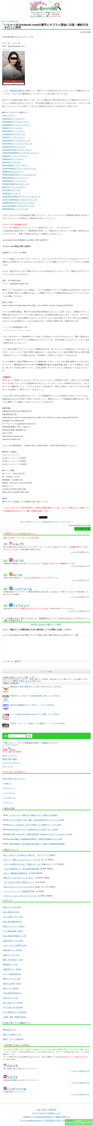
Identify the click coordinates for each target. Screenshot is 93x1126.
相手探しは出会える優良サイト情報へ (46, 624)
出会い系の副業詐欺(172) (12, 922)
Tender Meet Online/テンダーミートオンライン (21, 196)
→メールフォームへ (10, 745)
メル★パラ (7, 783)
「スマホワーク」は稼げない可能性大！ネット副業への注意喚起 (32, 815)
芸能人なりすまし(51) (11, 955)
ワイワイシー (8, 802)
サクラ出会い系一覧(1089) (13, 1007)
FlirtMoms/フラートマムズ (12, 159)
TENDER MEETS (17, 91)
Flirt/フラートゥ (8, 115)
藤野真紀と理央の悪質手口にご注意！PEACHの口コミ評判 (34, 687)
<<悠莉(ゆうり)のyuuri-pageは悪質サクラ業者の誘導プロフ (46, 1117)
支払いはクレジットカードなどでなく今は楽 (21, 887)
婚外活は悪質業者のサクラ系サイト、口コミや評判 (31, 705)
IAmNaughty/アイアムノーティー (15, 122)
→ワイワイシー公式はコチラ (78, 611)
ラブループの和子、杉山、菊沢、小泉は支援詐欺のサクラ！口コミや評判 (36, 820)
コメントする (78, 1124)
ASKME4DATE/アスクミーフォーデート (18, 203)
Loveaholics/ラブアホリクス (13, 134)
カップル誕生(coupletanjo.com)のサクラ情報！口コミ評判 (33, 714)
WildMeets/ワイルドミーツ (13, 172)
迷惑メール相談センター (12, 1034)
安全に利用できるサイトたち (14, 779)
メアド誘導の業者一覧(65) (13, 931)
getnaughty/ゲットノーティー (14, 181)
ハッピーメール (9, 793)
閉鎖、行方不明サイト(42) (13, 960)
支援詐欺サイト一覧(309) (12, 950)
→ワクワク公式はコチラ (80, 566)
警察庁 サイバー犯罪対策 (13, 1039)
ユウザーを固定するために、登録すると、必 (21, 864)
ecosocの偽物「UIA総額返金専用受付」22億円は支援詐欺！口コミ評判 (35, 839)
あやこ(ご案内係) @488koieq (15, 873)
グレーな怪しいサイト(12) (13, 917)
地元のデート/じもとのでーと (14, 187)
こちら (17, 677)
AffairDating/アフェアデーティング (16, 140)
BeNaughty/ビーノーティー (13, 131)
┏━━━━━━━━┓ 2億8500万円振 (18, 891)
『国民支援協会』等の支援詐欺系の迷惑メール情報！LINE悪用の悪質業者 (36, 844)
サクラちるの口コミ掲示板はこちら (46, 1113)
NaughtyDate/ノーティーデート (15, 165)
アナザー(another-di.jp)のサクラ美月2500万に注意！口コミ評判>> (46, 1120)
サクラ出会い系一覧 (11, 21)
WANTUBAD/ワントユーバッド (15, 178)
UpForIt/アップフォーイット (13, 137)
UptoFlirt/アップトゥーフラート (15, 156)
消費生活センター (9, 399)
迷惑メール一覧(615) (11, 988)
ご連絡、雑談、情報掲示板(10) (14, 1017)
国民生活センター (9, 1030)
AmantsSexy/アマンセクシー (14, 147)
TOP (2, 21)
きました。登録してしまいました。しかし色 (21, 860)
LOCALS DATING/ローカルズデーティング (19, 200)
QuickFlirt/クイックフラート (13, 119)
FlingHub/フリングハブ (11, 193)
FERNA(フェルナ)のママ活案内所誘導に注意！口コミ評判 (34, 696)
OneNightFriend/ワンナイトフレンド (17, 150)
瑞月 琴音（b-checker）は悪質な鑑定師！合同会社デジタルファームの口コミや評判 (40, 834)
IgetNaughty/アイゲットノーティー (16, 125)
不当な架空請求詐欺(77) (12, 993)
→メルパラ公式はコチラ (80, 552)
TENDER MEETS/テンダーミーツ (16, 184)
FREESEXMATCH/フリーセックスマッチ (19, 175)
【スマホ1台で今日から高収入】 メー (18, 882)
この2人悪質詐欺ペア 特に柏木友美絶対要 (21, 869)
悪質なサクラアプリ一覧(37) (13, 926)
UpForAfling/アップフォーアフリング (17, 144)
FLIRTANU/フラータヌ (11, 190)
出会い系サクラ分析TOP (47, 1110)
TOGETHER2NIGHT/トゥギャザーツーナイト (21, 153)
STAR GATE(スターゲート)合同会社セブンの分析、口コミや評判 (33, 829)
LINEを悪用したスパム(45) (13, 941)
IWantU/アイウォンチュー (12, 128)
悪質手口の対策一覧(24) (12, 984)
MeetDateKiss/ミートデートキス (15, 209)
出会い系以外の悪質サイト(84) (14, 936)
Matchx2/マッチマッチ (11, 162)
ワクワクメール (9, 788)
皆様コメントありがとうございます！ (18, 878)
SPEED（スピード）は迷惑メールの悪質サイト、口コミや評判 (36, 723)
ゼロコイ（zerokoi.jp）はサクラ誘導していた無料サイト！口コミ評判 (34, 825)
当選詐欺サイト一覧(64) (12, 969)
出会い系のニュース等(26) (13, 1003)
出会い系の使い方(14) (11, 912)
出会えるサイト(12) (10, 998)
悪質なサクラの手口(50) (12, 907)
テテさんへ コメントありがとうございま (20, 896)
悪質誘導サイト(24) (10, 964)
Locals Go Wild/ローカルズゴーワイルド (18, 206)
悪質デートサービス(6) (11, 979)
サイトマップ (7, 766)
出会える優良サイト (38, 16)
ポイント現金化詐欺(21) (12, 974)
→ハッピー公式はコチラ (80, 597)
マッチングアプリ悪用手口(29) (14, 945)
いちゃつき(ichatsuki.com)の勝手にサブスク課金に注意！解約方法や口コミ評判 (46, 26)
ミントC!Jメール (9, 798)
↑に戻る (78, 1120)
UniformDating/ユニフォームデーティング (19, 168)
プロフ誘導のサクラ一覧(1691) (14, 1012)
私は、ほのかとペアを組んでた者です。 (19, 855)
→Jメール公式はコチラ (80, 580)
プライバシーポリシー (11, 763)
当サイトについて (9, 755)
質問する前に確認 (9, 759)
